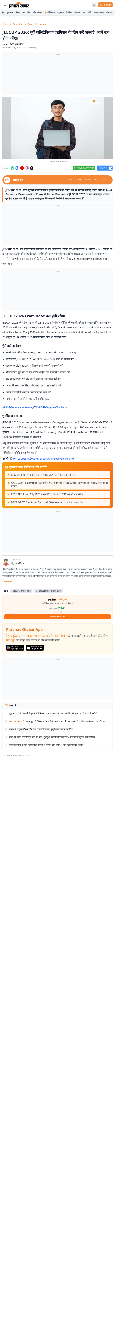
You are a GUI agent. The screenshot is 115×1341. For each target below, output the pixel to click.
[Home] (19, 5)
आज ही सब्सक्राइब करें (57, 616)
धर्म (47, 636)
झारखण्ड (10, 12)
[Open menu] (4, 4)
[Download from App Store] (35, 648)
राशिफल (109, 12)
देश (7, 636)
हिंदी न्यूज (10, 640)
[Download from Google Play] (15, 648)
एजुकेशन (60, 12)
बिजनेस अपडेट (37, 636)
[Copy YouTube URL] (22, 168)
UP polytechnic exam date (48, 590)
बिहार (18, 12)
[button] (57, 128)
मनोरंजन (77, 12)
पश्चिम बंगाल (37, 12)
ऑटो (89, 12)
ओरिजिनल (51, 12)
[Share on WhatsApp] (12, 168)
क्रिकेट (54, 636)
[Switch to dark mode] (94, 4)
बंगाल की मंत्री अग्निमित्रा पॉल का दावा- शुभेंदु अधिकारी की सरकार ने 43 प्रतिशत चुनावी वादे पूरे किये (52, 737)
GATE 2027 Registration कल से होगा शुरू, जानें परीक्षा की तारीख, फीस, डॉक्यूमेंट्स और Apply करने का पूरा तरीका (59, 484)
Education (18, 24)
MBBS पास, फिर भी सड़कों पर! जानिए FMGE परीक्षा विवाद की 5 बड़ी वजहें (43, 474)
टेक (84, 12)
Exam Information (37, 24)
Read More (7, 581)
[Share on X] (31, 168)
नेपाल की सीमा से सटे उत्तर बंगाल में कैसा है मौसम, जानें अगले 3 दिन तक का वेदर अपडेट (46, 745)
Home (5, 24)
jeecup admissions (21, 590)
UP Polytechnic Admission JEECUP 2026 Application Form (34, 407)
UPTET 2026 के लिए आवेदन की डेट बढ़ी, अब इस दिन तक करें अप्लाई (43, 458)
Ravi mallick (16, 44)
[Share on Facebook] (17, 168)
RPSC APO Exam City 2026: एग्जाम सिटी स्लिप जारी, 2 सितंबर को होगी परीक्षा (47, 494)
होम (3, 12)
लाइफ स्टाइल (99, 12)
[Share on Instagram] (27, 168)
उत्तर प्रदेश (26, 12)
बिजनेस (69, 12)
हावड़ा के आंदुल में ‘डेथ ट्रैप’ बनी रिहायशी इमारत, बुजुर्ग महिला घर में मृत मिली (41, 729)
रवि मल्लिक (19, 563)
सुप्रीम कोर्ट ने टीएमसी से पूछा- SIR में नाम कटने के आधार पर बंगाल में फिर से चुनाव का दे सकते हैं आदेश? (53, 713)
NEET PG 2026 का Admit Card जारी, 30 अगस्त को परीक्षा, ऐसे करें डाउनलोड (47, 502)
